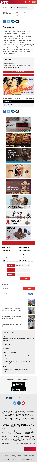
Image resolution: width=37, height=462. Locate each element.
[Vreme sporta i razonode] (18, 217)
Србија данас (30, 411)
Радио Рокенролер (24, 250)
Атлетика (21, 420)
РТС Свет (23, 431)
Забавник (7, 60)
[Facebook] (4, 21)
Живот (13, 424)
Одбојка (30, 418)
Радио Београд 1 (7, 247)
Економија (19, 413)
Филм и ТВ (9, 426)
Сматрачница (8, 415)
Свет (22, 411)
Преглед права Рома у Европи (11, 293)
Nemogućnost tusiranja (9, 352)
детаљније (16, 67)
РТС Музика (17, 433)
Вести (5, 411)
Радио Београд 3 (7, 254)
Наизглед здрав (30, 428)
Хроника (5, 413)
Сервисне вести (26, 414)
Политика (11, 411)
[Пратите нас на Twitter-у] (14, 403)
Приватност (6, 455)
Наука (15, 426)
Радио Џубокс (22, 254)
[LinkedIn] (13, 21)
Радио (4, 436)
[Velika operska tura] (18, 140)
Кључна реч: (11, 274)
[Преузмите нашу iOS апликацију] (18, 384)
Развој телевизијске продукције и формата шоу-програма (12, 325)
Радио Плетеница (23, 247)
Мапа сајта (30, 449)
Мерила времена (29, 413)
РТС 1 (7, 431)
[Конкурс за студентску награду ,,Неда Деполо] (18, 155)
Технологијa (6, 425)
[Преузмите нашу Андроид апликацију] (18, 389)
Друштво (12, 413)
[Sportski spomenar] (18, 233)
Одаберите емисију (21, 269)
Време (18, 414)
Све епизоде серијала (19, 71)
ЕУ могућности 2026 (27, 415)
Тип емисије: (11, 269)
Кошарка (18, 418)
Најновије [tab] (5, 284)
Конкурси (32, 443)
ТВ (3, 431)
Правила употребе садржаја (25, 455)
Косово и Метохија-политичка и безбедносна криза (11, 317)
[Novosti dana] (18, 124)
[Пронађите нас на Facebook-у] (19, 403)
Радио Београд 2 (7, 250)
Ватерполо (14, 420)
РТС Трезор (8, 433)
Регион (18, 411)
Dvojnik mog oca (7, 344)
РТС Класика (23, 432)
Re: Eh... (5, 367)
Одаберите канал (20, 265)
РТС (3, 443)
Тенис (24, 418)
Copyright (13, 455)
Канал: (11, 265)
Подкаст (16, 415)
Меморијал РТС (24, 421)
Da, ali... (5, 336)
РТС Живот (14, 432)
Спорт (6, 418)
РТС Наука (31, 431)
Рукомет (6, 420)
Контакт (7, 443)
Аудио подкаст (18, 75)
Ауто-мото (29, 420)
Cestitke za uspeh (8, 359)
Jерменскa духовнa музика (10, 301)
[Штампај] (17, 21)
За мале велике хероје (17, 428)
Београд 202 (6, 257)
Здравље (31, 425)
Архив (4, 260)
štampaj (32, 13)
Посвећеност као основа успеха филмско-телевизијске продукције (12, 309)
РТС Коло (31, 432)
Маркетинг (15, 443)
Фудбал (11, 418)
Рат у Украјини (10, 414)
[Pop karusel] (18, 186)
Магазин (7, 424)
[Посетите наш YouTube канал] (23, 403)
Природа (21, 426)
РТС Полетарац (27, 433)
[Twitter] (8, 21)
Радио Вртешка (23, 257)
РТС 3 (17, 431)
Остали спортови (13, 421)
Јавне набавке (24, 443)
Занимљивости (21, 424)
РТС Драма (5, 432)
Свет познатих (22, 425)
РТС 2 (12, 431)
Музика (30, 424)
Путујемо (14, 425)
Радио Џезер (22, 260)
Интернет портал (19, 445)
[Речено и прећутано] (18, 202)
